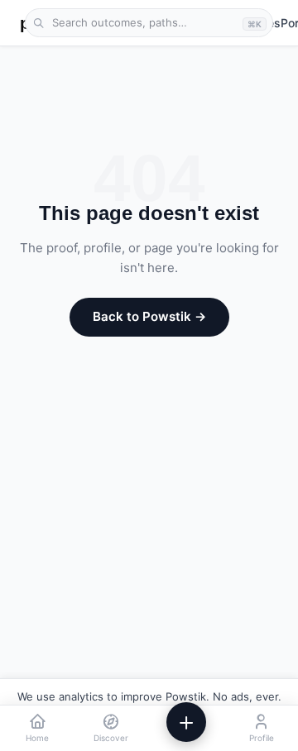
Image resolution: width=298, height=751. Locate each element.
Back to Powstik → (149, 316)
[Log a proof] (186, 722)
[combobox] (149, 23)
